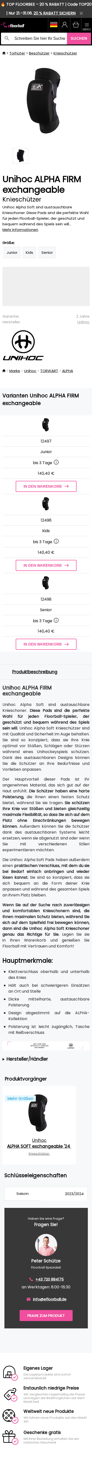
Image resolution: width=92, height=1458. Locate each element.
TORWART (49, 370)
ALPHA (67, 370)
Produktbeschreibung (34, 672)
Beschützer (39, 53)
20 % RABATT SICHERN (55, 13)
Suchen (79, 38)
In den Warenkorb (43, 486)
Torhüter (17, 53)
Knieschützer (65, 53)
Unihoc (83, 321)
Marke (14, 370)
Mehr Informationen (20, 229)
